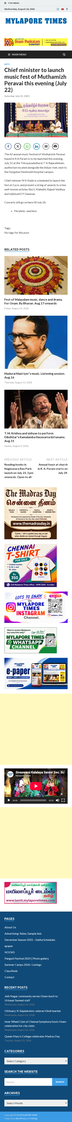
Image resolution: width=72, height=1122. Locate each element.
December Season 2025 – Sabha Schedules (30, 939)
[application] (36, 786)
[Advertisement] (36, 729)
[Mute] (57, 800)
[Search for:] (36, 1082)
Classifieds (11, 970)
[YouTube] (62, 9)
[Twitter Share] (17, 146)
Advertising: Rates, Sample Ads (23, 933)
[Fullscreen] (63, 800)
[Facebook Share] (8, 146)
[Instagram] (58, 9)
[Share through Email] (46, 146)
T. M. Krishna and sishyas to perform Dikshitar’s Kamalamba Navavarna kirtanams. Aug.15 (34, 437)
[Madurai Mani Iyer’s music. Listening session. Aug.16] (36, 369)
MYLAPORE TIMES (29, 1115)
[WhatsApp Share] (27, 146)
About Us (10, 927)
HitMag (34, 1118)
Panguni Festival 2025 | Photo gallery (27, 958)
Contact (9, 977)
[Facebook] (67, 9)
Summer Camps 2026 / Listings (23, 964)
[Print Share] (55, 146)
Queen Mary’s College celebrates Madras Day (32, 1036)
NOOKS (10, 952)
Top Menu (13, 3)
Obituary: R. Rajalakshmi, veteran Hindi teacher (33, 1010)
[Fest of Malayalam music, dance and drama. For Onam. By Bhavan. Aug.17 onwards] (36, 295)
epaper (9, 946)
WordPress (21, 1118)
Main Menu (19, 54)
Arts (7, 64)
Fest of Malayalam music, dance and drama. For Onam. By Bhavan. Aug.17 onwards (33, 301)
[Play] (9, 800)
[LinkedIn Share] (36, 146)
